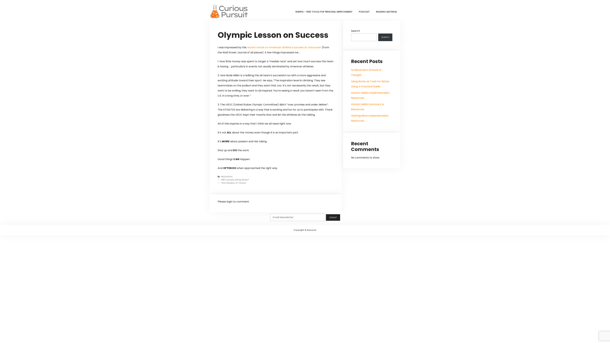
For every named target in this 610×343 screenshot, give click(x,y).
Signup (333, 217)
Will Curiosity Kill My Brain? (235, 179)
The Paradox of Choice (233, 183)
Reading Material (386, 11)
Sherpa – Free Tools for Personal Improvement (323, 11)
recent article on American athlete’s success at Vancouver (284, 47)
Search (355, 31)
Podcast (364, 11)
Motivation (227, 176)
